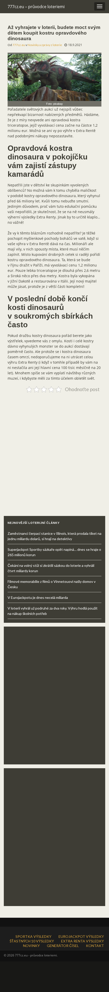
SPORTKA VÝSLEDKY (33, 936)
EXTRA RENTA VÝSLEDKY (82, 941)
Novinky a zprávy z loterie (45, 45)
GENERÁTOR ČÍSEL (63, 945)
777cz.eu (18, 45)
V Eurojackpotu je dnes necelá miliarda (38, 597)
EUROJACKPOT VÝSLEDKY (81, 936)
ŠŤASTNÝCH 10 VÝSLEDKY (32, 941)
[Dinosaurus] (54, 76)
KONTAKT (95, 945)
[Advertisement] (54, 449)
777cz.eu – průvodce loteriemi (36, 6)
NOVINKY (31, 945)
